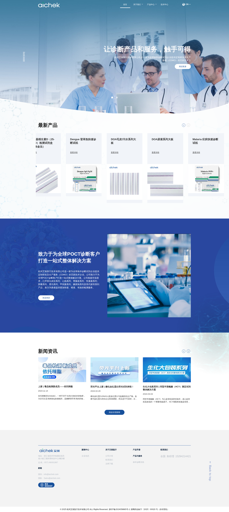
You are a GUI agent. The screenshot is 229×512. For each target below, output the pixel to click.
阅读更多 (182, 66)
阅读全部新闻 (114, 412)
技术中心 (164, 4)
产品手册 (136, 450)
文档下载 (109, 464)
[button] (183, 125)
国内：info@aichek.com (48, 474)
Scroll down (24, 57)
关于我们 (137, 4)
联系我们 (109, 460)
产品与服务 (137, 456)
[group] (43, 164)
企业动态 (85, 456)
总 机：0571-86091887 (48, 462)
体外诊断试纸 (138, 462)
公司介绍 (109, 456)
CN (187, 4)
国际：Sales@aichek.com (49, 478)
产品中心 (151, 4)
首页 (125, 4)
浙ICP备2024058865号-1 (119, 509)
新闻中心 (85, 450)
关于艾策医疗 (111, 450)
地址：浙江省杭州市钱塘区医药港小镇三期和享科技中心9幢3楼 (51, 457)
